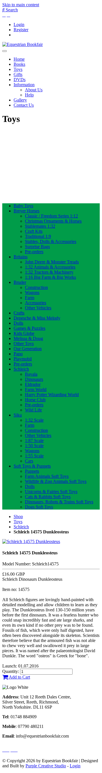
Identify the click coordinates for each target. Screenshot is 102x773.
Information (24, 84)
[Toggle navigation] (4, 51)
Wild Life (33, 409)
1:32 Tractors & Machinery (49, 272)
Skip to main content (20, 4)
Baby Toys (23, 205)
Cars (29, 461)
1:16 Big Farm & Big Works (50, 277)
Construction (36, 287)
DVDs (20, 79)
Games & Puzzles (29, 328)
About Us (33, 89)
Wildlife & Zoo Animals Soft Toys (55, 481)
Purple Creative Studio (46, 765)
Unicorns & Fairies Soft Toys (51, 491)
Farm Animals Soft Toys (47, 476)
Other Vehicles (38, 307)
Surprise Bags (37, 246)
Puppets (32, 471)
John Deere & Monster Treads (52, 261)
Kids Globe (24, 333)
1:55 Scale (34, 455)
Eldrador (33, 384)
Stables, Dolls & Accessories (50, 241)
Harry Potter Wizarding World (52, 394)
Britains (20, 256)
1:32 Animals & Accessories (50, 267)
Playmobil (23, 358)
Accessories (35, 302)
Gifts (18, 74)
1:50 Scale (34, 445)
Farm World (35, 389)
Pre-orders (34, 251)
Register (21, 29)
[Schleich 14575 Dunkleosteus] (31, 541)
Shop (18, 516)
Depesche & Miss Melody (37, 318)
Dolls (18, 323)
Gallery (20, 100)
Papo (18, 353)
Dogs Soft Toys (39, 506)
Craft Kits (33, 231)
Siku (18, 415)
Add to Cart (19, 677)
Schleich (21, 369)
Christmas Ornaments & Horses (53, 221)
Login (19, 24)
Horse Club (35, 399)
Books (19, 64)
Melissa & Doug (28, 338)
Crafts (19, 313)
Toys (18, 69)
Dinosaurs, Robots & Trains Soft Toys (59, 501)
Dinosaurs (34, 379)
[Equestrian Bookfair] (22, 44)
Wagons (32, 292)
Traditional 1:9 (38, 236)
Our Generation (28, 348)
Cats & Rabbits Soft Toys (48, 496)
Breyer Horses (26, 210)
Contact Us (24, 105)
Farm (29, 297)
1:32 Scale (34, 420)
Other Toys (24, 343)
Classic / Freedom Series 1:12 (51, 216)
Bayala (31, 374)
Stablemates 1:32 (40, 226)
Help (29, 94)
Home (19, 59)
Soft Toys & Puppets (32, 466)
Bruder (20, 282)
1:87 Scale (34, 440)
